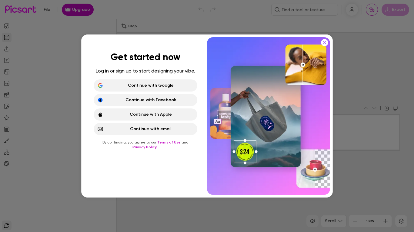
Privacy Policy (145, 147)
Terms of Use (169, 142)
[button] (207, 116)
